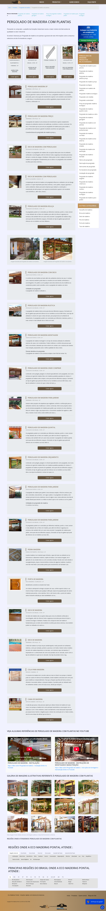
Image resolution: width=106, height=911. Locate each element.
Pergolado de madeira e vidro (88, 114)
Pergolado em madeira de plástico (87, 89)
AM (58, 877)
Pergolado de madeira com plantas (87, 124)
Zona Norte (23, 853)
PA (63, 877)
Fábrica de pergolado (85, 160)
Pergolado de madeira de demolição (87, 150)
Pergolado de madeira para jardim (71, 14)
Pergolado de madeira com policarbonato (87, 129)
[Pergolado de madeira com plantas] (14, 52)
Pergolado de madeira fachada (86, 156)
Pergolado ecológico (82, 14)
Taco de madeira (84, 226)
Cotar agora (14, 77)
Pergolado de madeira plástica (24, 14)
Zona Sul (40, 853)
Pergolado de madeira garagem (38, 14)
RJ (10, 877)
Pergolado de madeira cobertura (86, 183)
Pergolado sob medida (86, 97)
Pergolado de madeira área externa (87, 140)
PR (27, 877)
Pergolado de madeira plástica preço (86, 77)
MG (14, 877)
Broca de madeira (84, 213)
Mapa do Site (92, 895)
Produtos (56, 2)
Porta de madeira (84, 223)
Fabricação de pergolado (86, 163)
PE (39, 877)
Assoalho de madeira (85, 210)
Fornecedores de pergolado (87, 170)
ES (18, 877)
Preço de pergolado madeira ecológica (53, 14)
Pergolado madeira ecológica (88, 94)
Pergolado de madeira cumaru (86, 188)
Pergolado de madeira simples (86, 145)
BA (43, 877)
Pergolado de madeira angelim (86, 177)
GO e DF (53, 877)
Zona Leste (48, 853)
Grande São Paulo (57, 853)
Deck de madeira (84, 216)
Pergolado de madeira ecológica (86, 193)
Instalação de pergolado (86, 173)
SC (31, 877)
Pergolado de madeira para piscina (87, 67)
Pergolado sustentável (86, 100)
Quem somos (74, 2)
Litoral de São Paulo (70, 853)
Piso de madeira (84, 220)
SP (22, 877)
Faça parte (92, 2)
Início (68, 895)
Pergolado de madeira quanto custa (86, 110)
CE (47, 877)
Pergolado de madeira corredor (86, 134)
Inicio (42, 2)
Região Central (14, 853)
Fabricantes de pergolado (87, 166)
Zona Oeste (32, 853)
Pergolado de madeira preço (88, 82)
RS (35, 877)
